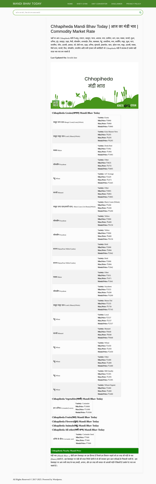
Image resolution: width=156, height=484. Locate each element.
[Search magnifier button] (140, 12)
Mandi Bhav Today (27, 3)
